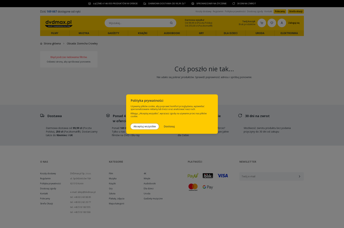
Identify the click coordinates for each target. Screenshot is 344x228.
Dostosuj (169, 126)
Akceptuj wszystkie (144, 126)
